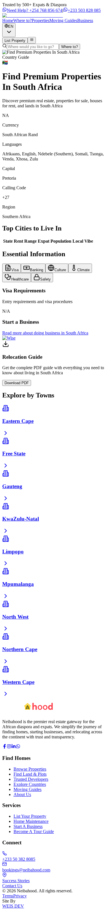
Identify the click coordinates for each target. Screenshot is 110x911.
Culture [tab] (60, 270)
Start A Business (28, 826)
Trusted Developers (31, 779)
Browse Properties (30, 769)
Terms (7, 895)
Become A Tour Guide (34, 831)
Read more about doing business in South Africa (45, 333)
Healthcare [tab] (20, 279)
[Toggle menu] (32, 40)
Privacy (20, 895)
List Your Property (30, 816)
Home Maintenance (31, 821)
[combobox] (9, 30)
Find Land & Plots (30, 774)
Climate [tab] (83, 270)
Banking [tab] (36, 270)
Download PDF (17, 383)
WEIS (13, 906)
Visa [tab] (15, 270)
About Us (22, 794)
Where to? (69, 47)
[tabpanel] (55, 301)
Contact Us (12, 885)
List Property (15, 40)
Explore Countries (30, 784)
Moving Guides (27, 789)
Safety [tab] (45, 279)
